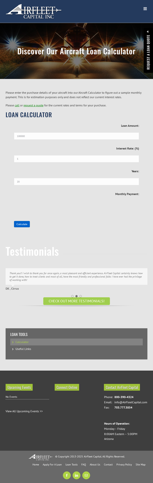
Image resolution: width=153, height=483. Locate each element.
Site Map (141, 464)
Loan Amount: (130, 125)
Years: (135, 171)
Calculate (21, 224)
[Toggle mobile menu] (145, 9)
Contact (108, 464)
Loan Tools (18, 334)
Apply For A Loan (52, 464)
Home (35, 464)
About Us (95, 464)
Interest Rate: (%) (127, 148)
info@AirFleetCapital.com (130, 402)
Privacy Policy (124, 464)
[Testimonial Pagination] (72, 296)
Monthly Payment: (127, 194)
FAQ (83, 464)
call (17, 105)
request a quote (33, 105)
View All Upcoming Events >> (24, 411)
